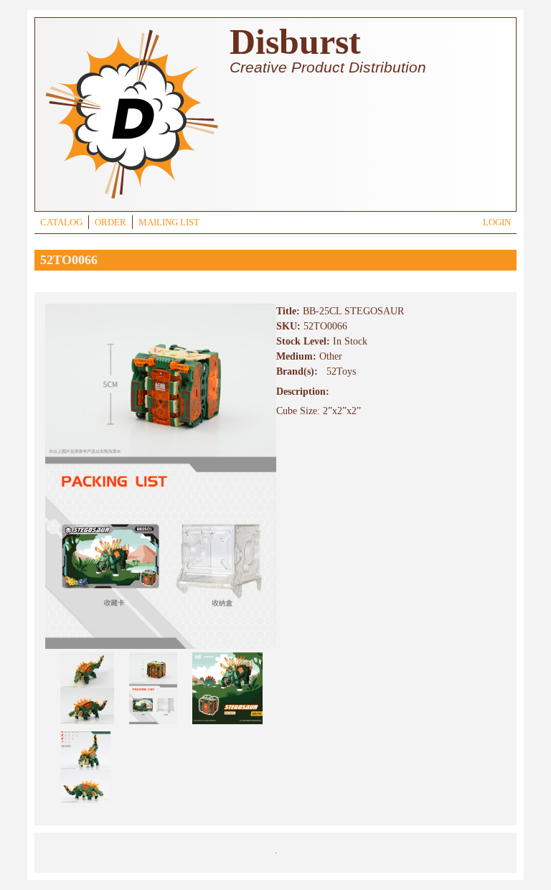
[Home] (131, 200)
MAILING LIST (168, 222)
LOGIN (497, 222)
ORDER (110, 222)
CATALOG (61, 222)
